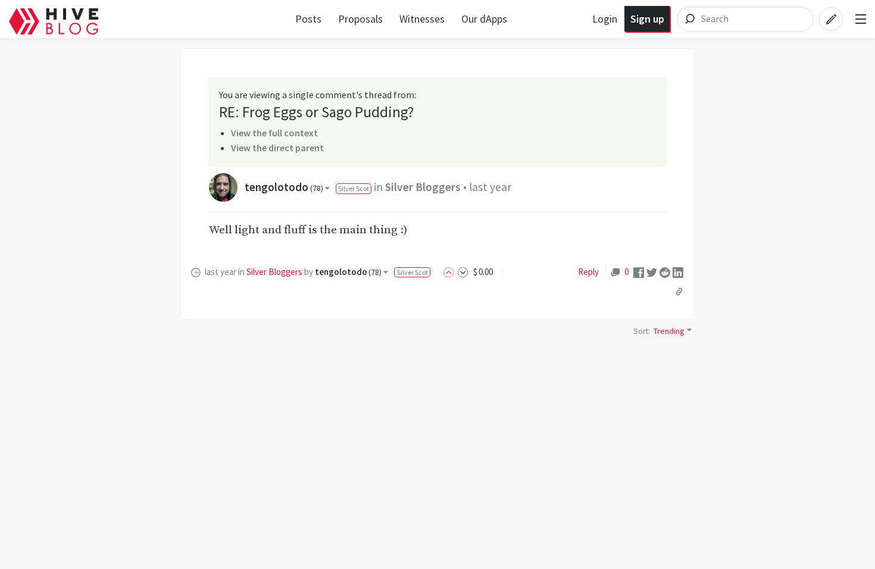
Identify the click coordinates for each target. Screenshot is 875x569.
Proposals (360, 19)
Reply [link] (588, 271)
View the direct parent (277, 148)
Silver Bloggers (423, 187)
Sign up (647, 19)
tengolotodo (284, 187)
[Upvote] (450, 271)
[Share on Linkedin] (678, 271)
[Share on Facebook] (638, 271)
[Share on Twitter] (651, 271)
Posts (308, 19)
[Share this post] (679, 291)
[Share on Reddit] (665, 271)
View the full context (274, 133)
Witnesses (422, 19)
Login (604, 19)
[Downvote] (463, 271)
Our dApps (484, 19)
